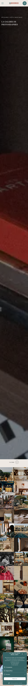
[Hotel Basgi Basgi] (13, 3)
